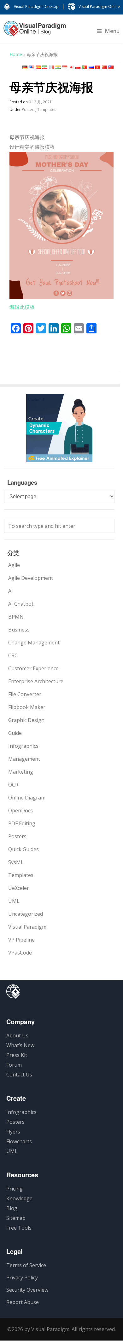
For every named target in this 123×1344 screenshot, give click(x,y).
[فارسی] (44, 67)
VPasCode (20, 952)
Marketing (20, 771)
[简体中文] (104, 67)
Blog (11, 1208)
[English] (31, 67)
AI (10, 590)
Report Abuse (22, 1302)
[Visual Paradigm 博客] (34, 31)
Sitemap (16, 1217)
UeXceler (18, 888)
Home (15, 54)
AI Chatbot (20, 603)
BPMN (16, 616)
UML (14, 900)
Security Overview (27, 1289)
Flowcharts (19, 1141)
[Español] (38, 67)
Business (19, 629)
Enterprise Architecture (35, 681)
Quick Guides (23, 849)
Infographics (23, 745)
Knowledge (19, 1198)
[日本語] (71, 67)
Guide (15, 733)
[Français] (51, 67)
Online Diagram (26, 797)
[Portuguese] (84, 67)
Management (24, 758)
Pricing (14, 1188)
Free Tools (19, 1227)
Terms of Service (26, 1265)
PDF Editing (21, 823)
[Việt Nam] (97, 67)
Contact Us (19, 1074)
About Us (17, 1035)
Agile (14, 565)
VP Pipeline (21, 939)
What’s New (20, 1045)
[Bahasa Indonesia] (64, 67)
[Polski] (77, 67)
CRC (13, 655)
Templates (46, 109)
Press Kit (16, 1055)
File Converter (24, 694)
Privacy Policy (22, 1277)
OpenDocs (20, 810)
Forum (14, 1064)
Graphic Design (26, 720)
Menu (112, 31)
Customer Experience (33, 668)
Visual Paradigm (27, 926)
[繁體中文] (111, 67)
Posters (28, 109)
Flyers (13, 1131)
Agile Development (30, 577)
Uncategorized (25, 913)
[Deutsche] (24, 67)
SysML (16, 862)
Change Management (34, 642)
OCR (13, 784)
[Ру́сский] (91, 67)
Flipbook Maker (26, 707)
